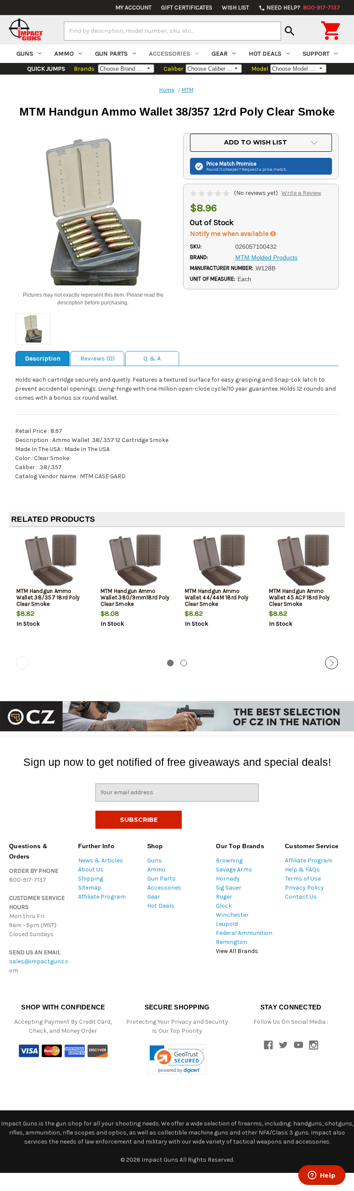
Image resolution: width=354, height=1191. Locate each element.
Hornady (228, 878)
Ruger (224, 896)
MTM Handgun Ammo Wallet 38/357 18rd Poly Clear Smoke (48, 597)
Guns (24, 53)
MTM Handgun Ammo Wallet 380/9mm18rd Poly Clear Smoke (135, 597)
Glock (224, 905)
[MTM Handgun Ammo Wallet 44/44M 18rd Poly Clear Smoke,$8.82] (220, 562)
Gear (220, 53)
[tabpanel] (51, 595)
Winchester (232, 914)
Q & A (152, 358)
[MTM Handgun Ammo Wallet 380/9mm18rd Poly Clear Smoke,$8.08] (135, 562)
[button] (177, 1059)
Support (316, 53)
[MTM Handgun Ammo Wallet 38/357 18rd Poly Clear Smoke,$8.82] (51, 562)
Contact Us (301, 896)
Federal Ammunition (244, 933)
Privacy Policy (304, 887)
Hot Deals (265, 53)
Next (331, 662)
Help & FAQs (302, 869)
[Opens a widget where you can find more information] (321, 1176)
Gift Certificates (186, 7)
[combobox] (172, 31)
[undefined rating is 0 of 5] (210, 193)
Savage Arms (234, 869)
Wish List (235, 7)
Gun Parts (111, 53)
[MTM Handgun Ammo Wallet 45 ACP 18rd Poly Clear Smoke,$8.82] (304, 562)
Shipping (90, 878)
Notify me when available (230, 233)
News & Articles (100, 860)
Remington (231, 942)
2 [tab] (183, 663)
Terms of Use (303, 878)
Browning (229, 860)
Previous (22, 662)
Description (42, 358)
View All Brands (237, 951)
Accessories (169, 53)
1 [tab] (170, 663)
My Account (133, 7)
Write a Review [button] (301, 193)
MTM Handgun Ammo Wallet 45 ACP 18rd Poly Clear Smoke (299, 597)
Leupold (227, 924)
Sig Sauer (228, 887)
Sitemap (89, 887)
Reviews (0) (97, 358)
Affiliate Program (102, 896)
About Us (91, 869)
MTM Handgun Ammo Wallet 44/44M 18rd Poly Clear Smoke (217, 597)
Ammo (64, 53)
